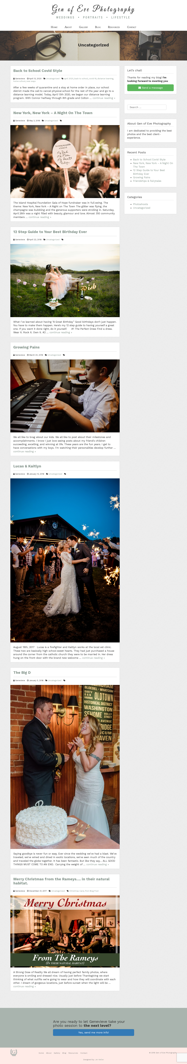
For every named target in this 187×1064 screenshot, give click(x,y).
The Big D (22, 672)
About (68, 27)
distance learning (105, 78)
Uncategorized (52, 78)
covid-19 (92, 78)
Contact (131, 27)
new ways (31, 81)
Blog (98, 27)
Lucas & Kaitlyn (27, 466)
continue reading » (104, 98)
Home (54, 27)
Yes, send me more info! (93, 1032)
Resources (114, 27)
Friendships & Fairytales (147, 180)
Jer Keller (99, 1060)
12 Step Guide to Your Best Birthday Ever (50, 232)
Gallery (83, 27)
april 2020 (68, 78)
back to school (81, 78)
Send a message (152, 87)
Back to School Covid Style (37, 71)
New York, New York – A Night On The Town (52, 113)
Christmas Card (76, 891)
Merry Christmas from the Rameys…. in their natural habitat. (61, 881)
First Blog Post (92, 891)
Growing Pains (26, 347)
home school (19, 81)
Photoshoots (140, 204)
